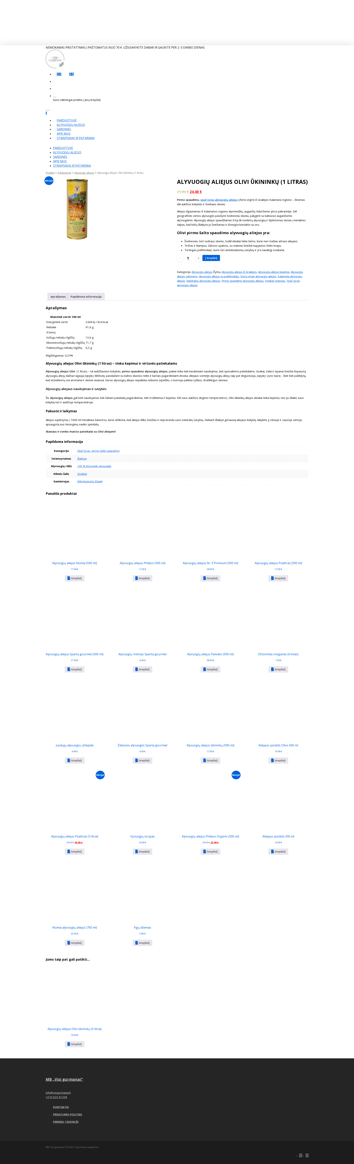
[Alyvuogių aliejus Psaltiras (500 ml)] (278, 527)
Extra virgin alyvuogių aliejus (258, 276)
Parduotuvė (63, 148)
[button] (74, 578)
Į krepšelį (211, 258)
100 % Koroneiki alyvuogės (94, 466)
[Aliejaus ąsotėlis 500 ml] (278, 801)
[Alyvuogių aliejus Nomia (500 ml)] (75, 527)
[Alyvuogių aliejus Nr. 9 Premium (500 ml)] (210, 527)
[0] (180, 96)
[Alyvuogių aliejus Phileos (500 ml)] (142, 527)
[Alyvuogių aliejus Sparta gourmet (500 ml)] (75, 619)
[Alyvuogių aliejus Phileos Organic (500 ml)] (210, 801)
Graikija (82, 474)
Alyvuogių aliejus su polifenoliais (219, 276)
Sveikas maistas (275, 281)
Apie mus (60, 161)
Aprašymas (58, 296)
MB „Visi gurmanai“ (64, 1079)
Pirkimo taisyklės (66, 1122)
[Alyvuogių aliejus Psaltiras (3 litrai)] (75, 801)
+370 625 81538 (56, 1097)
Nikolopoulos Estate (89, 481)
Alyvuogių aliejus (67, 152)
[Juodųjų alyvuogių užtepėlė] (75, 710)
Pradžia (50, 172)
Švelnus (82, 458)
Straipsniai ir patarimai (72, 166)
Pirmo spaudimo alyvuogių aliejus (242, 281)
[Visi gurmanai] (55, 67)
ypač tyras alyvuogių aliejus (219, 200)
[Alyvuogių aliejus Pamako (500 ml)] (210, 619)
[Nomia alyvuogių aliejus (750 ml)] (75, 892)
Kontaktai (61, 1107)
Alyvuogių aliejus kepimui (273, 272)
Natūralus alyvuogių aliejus (203, 281)
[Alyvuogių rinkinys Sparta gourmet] (142, 619)
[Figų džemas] (142, 892)
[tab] (58, 296)
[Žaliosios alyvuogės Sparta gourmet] (142, 710)
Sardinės (60, 157)
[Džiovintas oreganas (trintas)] (278, 619)
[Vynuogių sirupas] (142, 801)
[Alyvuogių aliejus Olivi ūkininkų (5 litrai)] (75, 993)
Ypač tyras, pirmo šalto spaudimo (98, 451)
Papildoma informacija (86, 296)
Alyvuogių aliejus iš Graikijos (239, 272)
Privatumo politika (67, 1114)
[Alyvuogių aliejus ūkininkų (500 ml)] (210, 710)
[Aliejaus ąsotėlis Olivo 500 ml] (278, 710)
